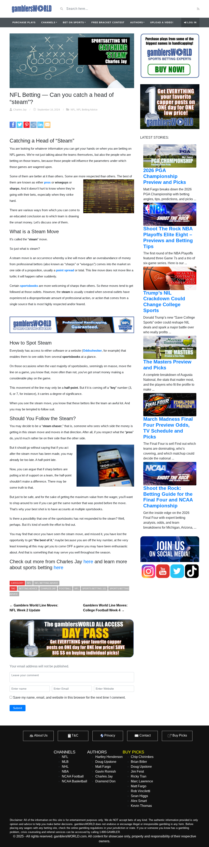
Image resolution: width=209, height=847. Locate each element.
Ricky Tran (138, 776)
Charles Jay (20, 109)
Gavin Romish (105, 771)
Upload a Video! (161, 22)
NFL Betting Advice (87, 109)
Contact (145, 735)
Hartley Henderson (109, 757)
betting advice (28, 588)
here (88, 561)
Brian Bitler (139, 761)
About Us (40, 735)
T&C (74, 735)
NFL (73, 109)
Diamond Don (105, 781)
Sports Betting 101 (94, 588)
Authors (136, 22)
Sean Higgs (139, 796)
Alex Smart (139, 801)
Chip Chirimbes (142, 757)
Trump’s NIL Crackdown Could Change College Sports (164, 301)
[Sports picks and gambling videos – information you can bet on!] (31, 8)
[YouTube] (173, 8)
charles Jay (48, 588)
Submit (17, 708)
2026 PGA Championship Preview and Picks (164, 176)
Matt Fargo (103, 766)
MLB (65, 761)
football (65, 588)
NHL (65, 766)
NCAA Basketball (74, 781)
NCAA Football (73, 776)
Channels (48, 22)
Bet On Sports (73, 22)
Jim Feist (137, 771)
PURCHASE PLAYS (24, 22)
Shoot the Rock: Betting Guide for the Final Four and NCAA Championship (168, 496)
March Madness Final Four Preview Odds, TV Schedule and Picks (168, 427)
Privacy (109, 735)
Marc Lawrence (142, 781)
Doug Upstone (105, 761)
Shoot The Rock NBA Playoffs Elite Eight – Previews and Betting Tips (168, 237)
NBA (65, 771)
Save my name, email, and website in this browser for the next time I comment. (69, 697)
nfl (76, 588)
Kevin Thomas (141, 805)
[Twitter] (180, 8)
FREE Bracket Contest (108, 22)
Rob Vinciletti (140, 791)
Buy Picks (179, 735)
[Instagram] (185, 8)
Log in (192, 22)
